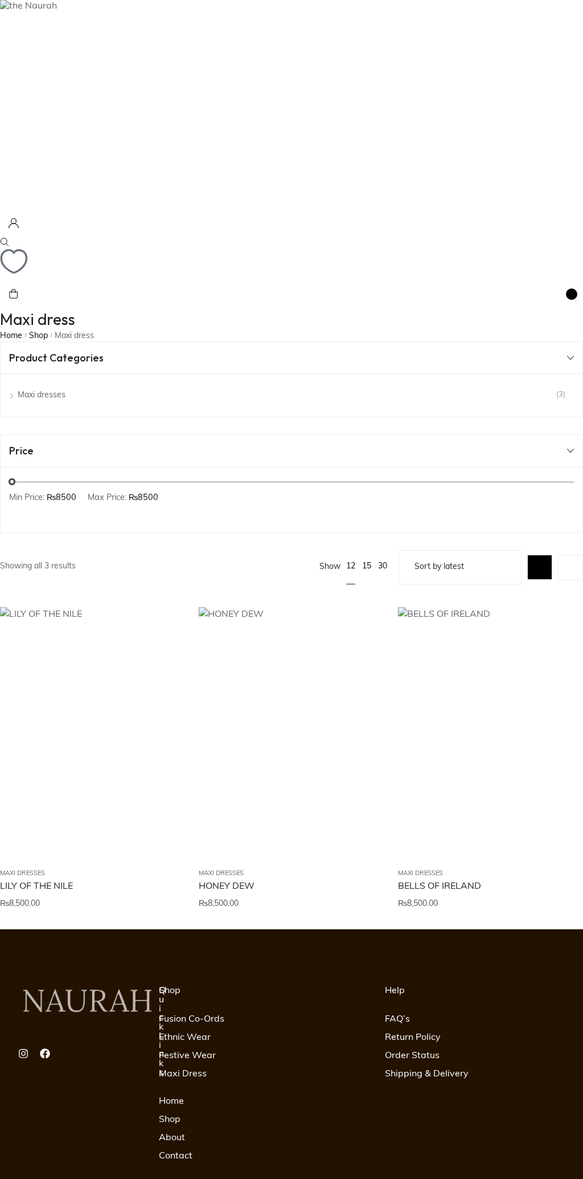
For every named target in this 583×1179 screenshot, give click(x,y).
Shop (38, 336)
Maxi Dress (183, 1074)
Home (11, 336)
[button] (162, 695)
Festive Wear (187, 1055)
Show (329, 567)
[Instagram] (23, 1053)
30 (382, 566)
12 (350, 566)
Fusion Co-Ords (191, 1019)
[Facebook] (45, 1053)
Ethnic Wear (185, 1037)
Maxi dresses (22, 874)
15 (366, 566)
